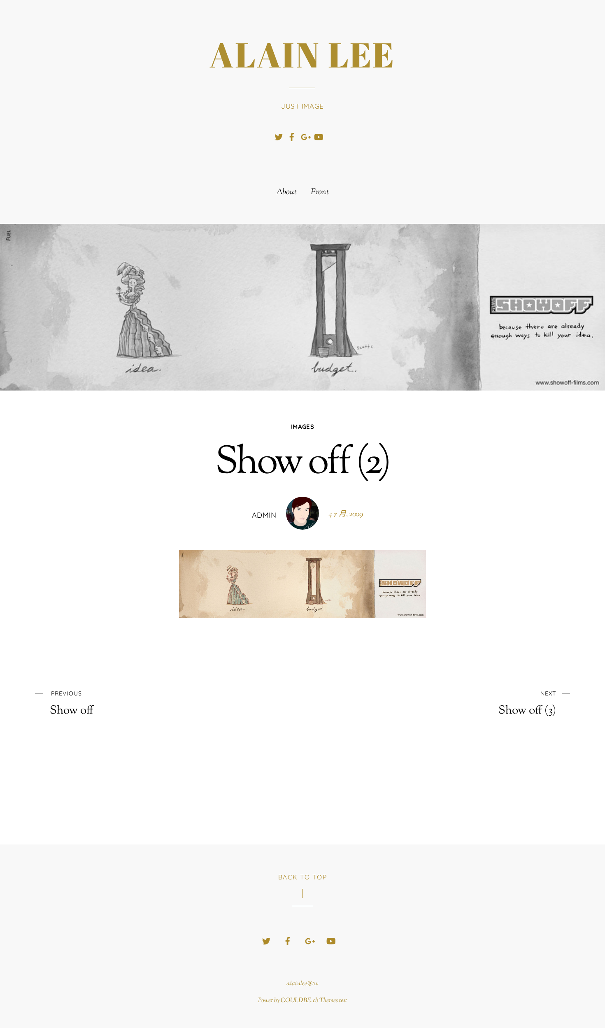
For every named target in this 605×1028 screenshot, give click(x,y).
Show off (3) (527, 704)
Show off (71, 704)
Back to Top (302, 877)
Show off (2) (302, 463)
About (286, 192)
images (302, 426)
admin (264, 515)
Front (320, 192)
